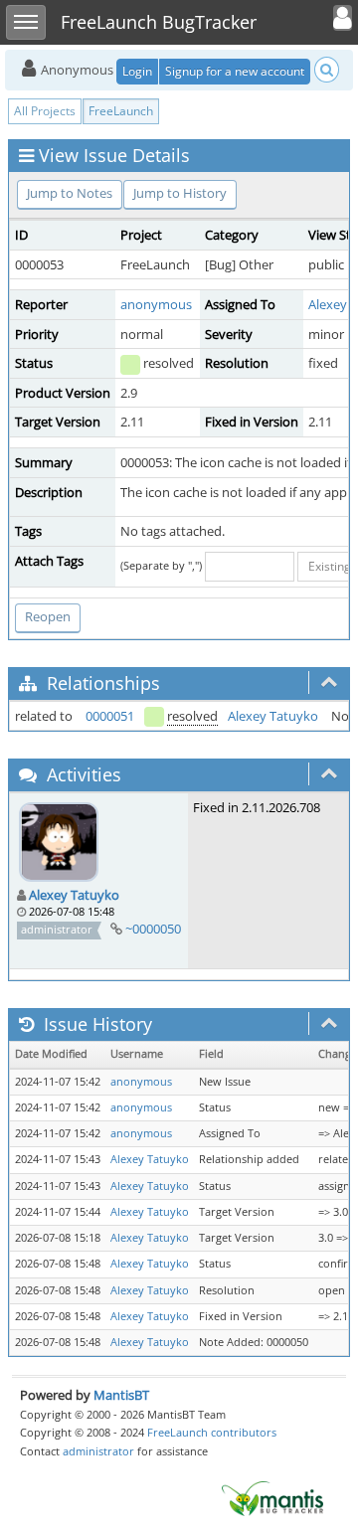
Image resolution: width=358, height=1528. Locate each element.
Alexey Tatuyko (273, 716)
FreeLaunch (121, 110)
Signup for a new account (234, 71)
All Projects (45, 110)
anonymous (156, 304)
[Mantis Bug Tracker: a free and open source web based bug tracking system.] (272, 1497)
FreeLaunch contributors (211, 1432)
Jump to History (180, 193)
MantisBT (121, 1395)
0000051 (110, 716)
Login (137, 71)
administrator (98, 1450)
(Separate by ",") (161, 565)
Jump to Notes (69, 193)
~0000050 (153, 928)
